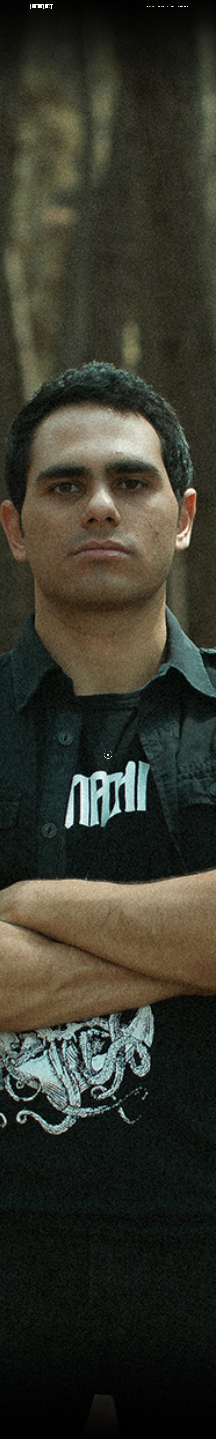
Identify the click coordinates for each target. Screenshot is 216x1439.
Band (170, 6)
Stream (150, 6)
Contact (182, 6)
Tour (161, 6)
